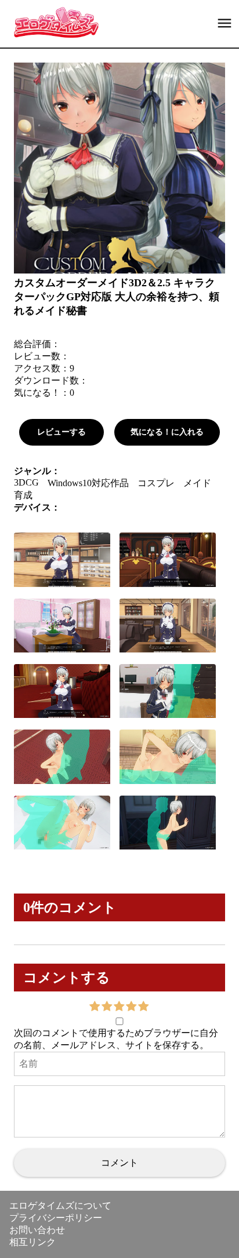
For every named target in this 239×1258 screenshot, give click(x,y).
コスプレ (156, 483)
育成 (23, 495)
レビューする (61, 432)
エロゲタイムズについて (60, 1205)
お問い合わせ (37, 1230)
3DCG (26, 482)
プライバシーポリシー (55, 1218)
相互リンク (32, 1242)
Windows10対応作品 (88, 483)
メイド (197, 483)
